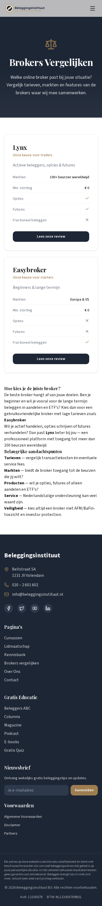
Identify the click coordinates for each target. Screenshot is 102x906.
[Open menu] (92, 8)
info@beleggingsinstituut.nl (37, 594)
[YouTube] (34, 608)
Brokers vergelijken (21, 663)
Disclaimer (12, 825)
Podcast (11, 733)
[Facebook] (8, 608)
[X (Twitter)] (21, 608)
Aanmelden (84, 790)
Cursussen (13, 638)
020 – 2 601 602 (25, 585)
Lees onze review (51, 236)
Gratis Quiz (14, 750)
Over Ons (12, 671)
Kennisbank (14, 655)
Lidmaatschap (17, 646)
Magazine (12, 725)
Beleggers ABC (17, 708)
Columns (12, 717)
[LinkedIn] (47, 608)
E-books (11, 742)
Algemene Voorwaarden (23, 816)
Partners (11, 833)
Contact (11, 680)
